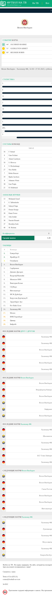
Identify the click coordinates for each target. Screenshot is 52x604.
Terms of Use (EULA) (10, 577)
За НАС (5, 584)
